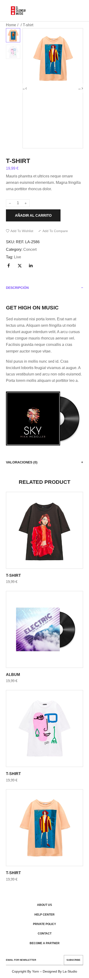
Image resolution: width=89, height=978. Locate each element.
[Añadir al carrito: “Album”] (40, 629)
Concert (30, 249)
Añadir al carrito (33, 215)
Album (13, 675)
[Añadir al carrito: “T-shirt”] (40, 530)
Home (11, 25)
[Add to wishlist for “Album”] (50, 629)
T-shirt (13, 575)
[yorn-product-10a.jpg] (53, 118)
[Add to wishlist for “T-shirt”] (50, 530)
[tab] (44, 288)
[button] (19, 231)
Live (17, 257)
